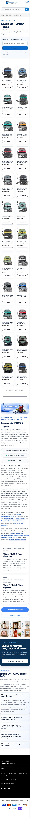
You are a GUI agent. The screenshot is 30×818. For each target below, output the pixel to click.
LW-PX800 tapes (9, 518)
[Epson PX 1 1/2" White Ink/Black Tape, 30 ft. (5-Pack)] (7, 287)
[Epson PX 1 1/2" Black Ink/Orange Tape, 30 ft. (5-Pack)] (22, 126)
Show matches (15, 48)
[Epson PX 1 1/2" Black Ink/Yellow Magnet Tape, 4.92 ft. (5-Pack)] (7, 233)
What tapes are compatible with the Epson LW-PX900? (12, 695)
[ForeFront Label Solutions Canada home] (12, 2)
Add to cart (7, 87)
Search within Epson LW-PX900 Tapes (12, 39)
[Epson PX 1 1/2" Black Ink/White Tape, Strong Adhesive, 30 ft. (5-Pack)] (22, 207)
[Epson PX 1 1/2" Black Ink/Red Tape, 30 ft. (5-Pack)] (22, 153)
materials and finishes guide (17, 539)
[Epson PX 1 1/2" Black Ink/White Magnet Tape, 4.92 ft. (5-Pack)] (22, 180)
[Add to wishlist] (2, 67)
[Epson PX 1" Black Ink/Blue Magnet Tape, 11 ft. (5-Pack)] (22, 368)
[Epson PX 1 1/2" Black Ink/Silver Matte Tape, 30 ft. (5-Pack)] (7, 180)
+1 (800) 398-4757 (11, 779)
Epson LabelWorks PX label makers (12, 521)
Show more (15, 395)
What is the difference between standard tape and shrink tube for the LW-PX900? (13, 726)
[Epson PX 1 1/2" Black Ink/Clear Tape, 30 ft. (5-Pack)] (7, 99)
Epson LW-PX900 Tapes (13, 15)
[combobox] (13, 9)
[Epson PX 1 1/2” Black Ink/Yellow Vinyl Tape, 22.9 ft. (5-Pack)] (7, 368)
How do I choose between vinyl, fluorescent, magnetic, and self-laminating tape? (11, 736)
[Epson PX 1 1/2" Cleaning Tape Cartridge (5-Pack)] (22, 260)
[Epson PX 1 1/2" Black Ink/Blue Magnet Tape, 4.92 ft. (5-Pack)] (7, 72)
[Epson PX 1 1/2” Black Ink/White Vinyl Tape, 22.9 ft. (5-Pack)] (22, 341)
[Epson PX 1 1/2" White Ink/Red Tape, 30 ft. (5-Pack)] (22, 314)
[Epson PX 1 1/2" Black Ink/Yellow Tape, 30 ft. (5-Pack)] (22, 233)
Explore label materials (15, 661)
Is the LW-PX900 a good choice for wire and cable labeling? (12, 718)
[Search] (27, 9)
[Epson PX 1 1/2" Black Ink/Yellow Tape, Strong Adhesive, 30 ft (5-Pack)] (7, 260)
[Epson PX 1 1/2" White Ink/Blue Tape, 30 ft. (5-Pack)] (22, 287)
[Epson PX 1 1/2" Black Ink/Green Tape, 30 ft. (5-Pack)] (7, 126)
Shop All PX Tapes (15, 615)
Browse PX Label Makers (15, 609)
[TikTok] (9, 788)
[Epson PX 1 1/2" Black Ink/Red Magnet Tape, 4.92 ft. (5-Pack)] (7, 153)
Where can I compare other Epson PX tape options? (12, 744)
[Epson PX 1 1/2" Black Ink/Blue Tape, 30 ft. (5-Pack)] (22, 72)
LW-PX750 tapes (20, 518)
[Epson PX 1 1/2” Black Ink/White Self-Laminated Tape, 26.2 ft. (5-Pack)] (7, 341)
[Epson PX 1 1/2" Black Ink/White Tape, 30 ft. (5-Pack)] (7, 207)
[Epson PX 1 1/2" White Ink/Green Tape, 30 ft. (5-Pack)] (7, 314)
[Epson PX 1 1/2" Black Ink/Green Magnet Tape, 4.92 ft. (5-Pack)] (22, 99)
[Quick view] (2, 70)
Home (2, 15)
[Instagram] (5, 788)
